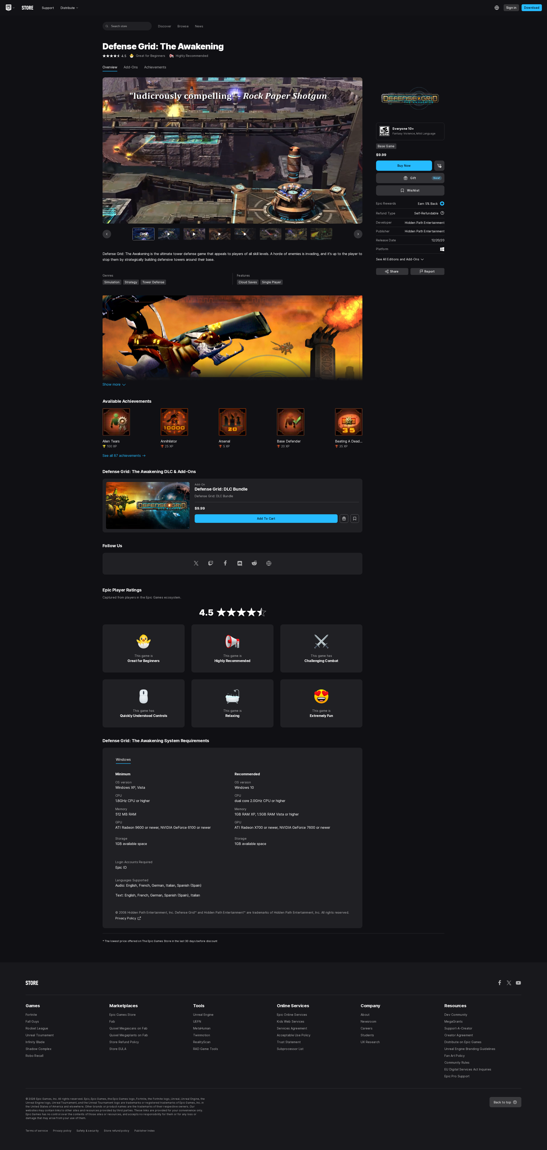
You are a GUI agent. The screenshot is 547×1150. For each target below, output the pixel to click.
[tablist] (232, 759)
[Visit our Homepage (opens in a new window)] (269, 563)
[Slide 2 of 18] (169, 234)
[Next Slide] (358, 234)
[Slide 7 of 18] (296, 234)
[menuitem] (164, 26)
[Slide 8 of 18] (321, 234)
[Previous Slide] (107, 234)
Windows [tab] (123, 759)
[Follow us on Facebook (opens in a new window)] (225, 563)
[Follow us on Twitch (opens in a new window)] (211, 563)
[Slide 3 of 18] (194, 234)
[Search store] (107, 26)
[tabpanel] (232, 808)
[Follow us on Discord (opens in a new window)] (240, 563)
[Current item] (143, 234)
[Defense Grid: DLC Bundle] (148, 505)
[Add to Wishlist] (354, 518)
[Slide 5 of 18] (245, 234)
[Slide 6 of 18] (271, 234)
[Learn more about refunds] (442, 213)
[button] (232, 384)
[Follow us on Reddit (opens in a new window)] (254, 563)
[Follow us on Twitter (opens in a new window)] (196, 563)
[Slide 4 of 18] (220, 234)
